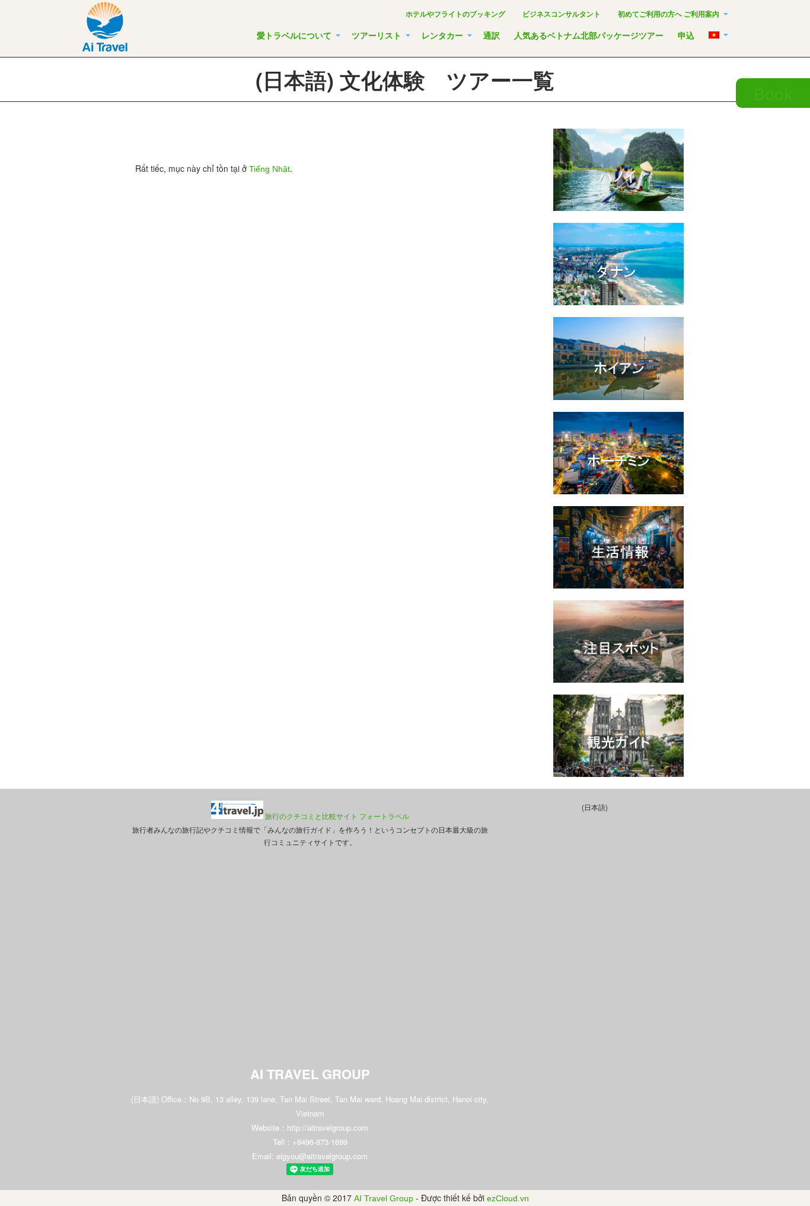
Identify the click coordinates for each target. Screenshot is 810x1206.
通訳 (491, 35)
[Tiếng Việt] (717, 35)
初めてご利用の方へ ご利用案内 (668, 14)
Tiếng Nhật (269, 169)
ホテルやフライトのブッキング (455, 14)
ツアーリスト (376, 35)
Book (773, 94)
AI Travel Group (383, 1198)
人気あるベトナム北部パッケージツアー (589, 35)
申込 (686, 35)
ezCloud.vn (508, 1198)
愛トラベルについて (294, 35)
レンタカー (442, 35)
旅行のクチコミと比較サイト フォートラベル (337, 816)
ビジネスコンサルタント (561, 14)
